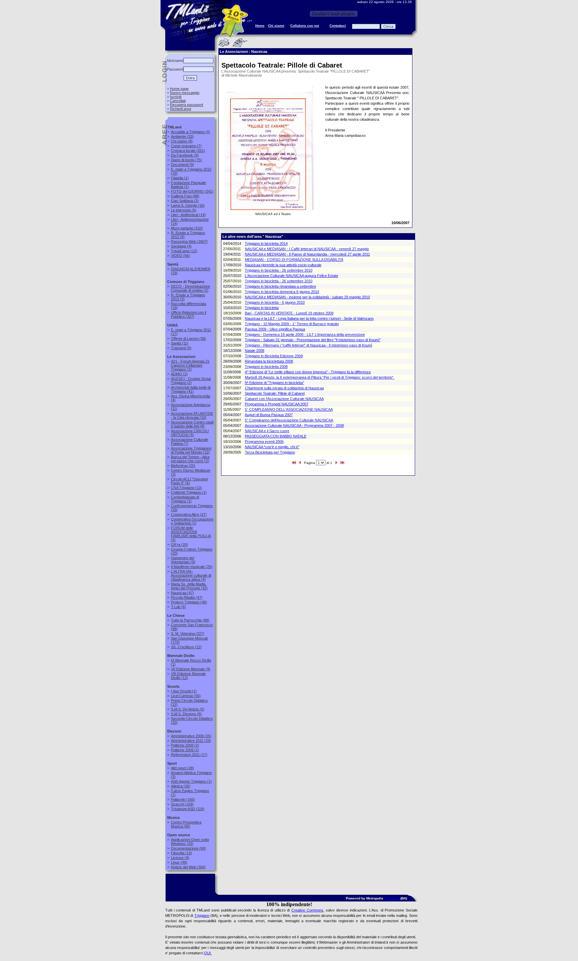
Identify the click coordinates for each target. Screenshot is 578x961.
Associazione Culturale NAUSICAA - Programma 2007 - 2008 (294, 425)
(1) (180, 178)
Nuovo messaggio (184, 93)
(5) (183, 210)
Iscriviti (175, 97)
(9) (185, 155)
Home (260, 25)
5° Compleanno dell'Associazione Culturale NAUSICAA (289, 420)
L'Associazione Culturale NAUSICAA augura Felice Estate (291, 276)
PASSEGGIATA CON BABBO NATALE (275, 436)
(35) (180, 786)
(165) (183, 799)
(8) (182, 141)
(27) (189, 514)
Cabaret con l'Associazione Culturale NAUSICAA (284, 399)
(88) (185, 196)
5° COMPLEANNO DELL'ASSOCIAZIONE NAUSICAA (289, 409)
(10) (192, 415)
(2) (185, 201)
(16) (188, 205)
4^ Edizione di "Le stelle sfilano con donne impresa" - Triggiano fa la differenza (308, 372)
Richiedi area (180, 109)
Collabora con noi (304, 25)
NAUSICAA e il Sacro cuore (267, 431)
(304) (188, 867)
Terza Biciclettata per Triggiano (270, 452)
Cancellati (178, 101)
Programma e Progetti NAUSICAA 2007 (276, 404)
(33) (182, 136)
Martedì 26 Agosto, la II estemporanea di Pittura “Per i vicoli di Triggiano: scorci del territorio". (319, 377)
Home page (179, 89)
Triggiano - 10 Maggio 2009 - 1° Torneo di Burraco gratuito (292, 324)
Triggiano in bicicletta (262, 308)
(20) (179, 545)
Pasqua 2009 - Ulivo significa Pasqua (275, 329)
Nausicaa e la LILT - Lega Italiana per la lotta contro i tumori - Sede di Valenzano (309, 318)
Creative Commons (307, 910)
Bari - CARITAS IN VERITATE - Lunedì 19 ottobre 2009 (289, 313)
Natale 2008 (254, 351)
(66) (180, 256)
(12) (184, 251)
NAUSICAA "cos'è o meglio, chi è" (272, 447)
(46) (189, 602)
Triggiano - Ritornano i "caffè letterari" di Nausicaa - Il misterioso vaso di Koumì (308, 345)
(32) (189, 586)
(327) (188, 314)
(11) (179, 343)
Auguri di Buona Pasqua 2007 (269, 415)
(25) (183, 466)
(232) (187, 228)
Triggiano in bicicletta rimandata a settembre (280, 286)
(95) (186, 824)
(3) (191, 534)
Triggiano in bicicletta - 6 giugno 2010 (275, 302)
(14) (188, 215)
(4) (190, 132)
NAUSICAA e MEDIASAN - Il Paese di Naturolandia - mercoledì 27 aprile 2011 (307, 254)
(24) (191, 741)
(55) (186, 696)
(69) (188, 848)
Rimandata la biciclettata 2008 (269, 361)
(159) (182, 804)
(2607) (189, 241)
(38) (188, 339)
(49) (179, 862)
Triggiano (391, 898)
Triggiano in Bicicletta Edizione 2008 (274, 356)
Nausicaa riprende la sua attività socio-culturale (283, 265)
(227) (187, 634)
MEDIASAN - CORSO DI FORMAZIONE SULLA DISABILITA (294, 260)
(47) (182, 593)
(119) (187, 809)
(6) (189, 481)
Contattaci (337, 25)
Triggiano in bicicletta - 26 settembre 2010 (278, 270)
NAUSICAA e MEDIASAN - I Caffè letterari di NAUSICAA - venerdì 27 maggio (307, 249)
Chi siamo (276, 25)
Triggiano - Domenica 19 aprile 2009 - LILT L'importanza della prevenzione (305, 334)
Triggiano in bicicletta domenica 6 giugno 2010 (282, 292)
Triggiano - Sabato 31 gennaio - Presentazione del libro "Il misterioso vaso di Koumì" (313, 340)
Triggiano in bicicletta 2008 (266, 367)
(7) (186, 146)
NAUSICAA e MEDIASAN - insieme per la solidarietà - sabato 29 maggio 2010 (307, 297)
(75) (186, 160)
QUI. (208, 953)
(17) (189, 755)
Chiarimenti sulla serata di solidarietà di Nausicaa (284, 388)
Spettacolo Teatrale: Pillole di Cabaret (275, 393)
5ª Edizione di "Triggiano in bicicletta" (274, 383)
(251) (188, 151)
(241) (192, 191)
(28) (182, 768)
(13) (186, 488)
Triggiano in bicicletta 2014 (266, 244)
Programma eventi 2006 (264, 442)
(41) (190, 389)
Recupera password (186, 105)
